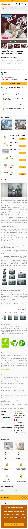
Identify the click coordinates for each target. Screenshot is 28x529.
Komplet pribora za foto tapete (17, 135)
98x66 (3, 60)
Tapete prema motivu (16, 12)
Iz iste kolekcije (5, 439)
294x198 (23, 60)
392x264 (9, 63)
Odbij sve (14, 520)
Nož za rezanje (13, 171)
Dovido (21, 113)
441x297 (14, 63)
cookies (4, 514)
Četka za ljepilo (13, 163)
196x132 (12, 60)
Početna (3, 12)
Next (24, 28)
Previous (2, 449)
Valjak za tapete (14, 142)
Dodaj (22, 138)
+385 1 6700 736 (7, 491)
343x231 (3, 63)
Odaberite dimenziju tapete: (9, 57)
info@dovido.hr (20, 491)
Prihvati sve (14, 524)
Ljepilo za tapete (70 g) (15, 149)
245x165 (18, 60)
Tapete (8, 12)
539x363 (3, 67)
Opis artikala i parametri (7, 179)
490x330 (19, 63)
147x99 (7, 60)
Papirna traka (13, 156)
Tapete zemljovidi (18, 411)
